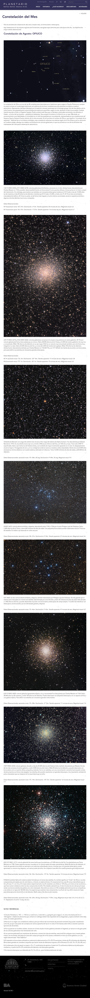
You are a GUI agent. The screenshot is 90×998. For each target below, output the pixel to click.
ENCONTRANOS (53, 960)
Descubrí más (71, 6)
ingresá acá (77, 961)
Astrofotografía (42, 2)
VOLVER (83, 13)
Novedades (83, 6)
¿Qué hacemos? (58, 6)
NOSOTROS (51, 964)
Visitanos (46, 6)
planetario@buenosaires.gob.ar (34, 971)
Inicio (38, 6)
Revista (51, 2)
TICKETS (50, 968)
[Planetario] (15, 3)
